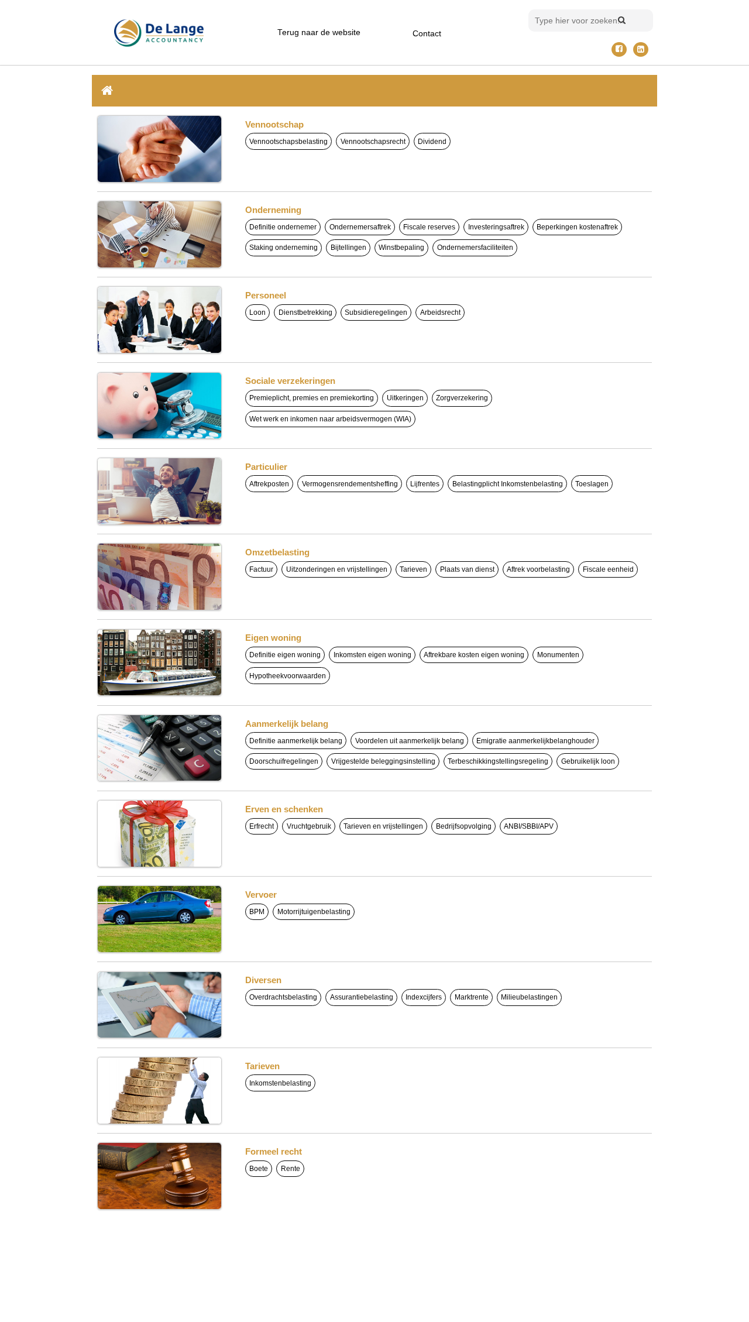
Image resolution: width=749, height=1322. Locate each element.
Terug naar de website (318, 32)
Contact (427, 33)
